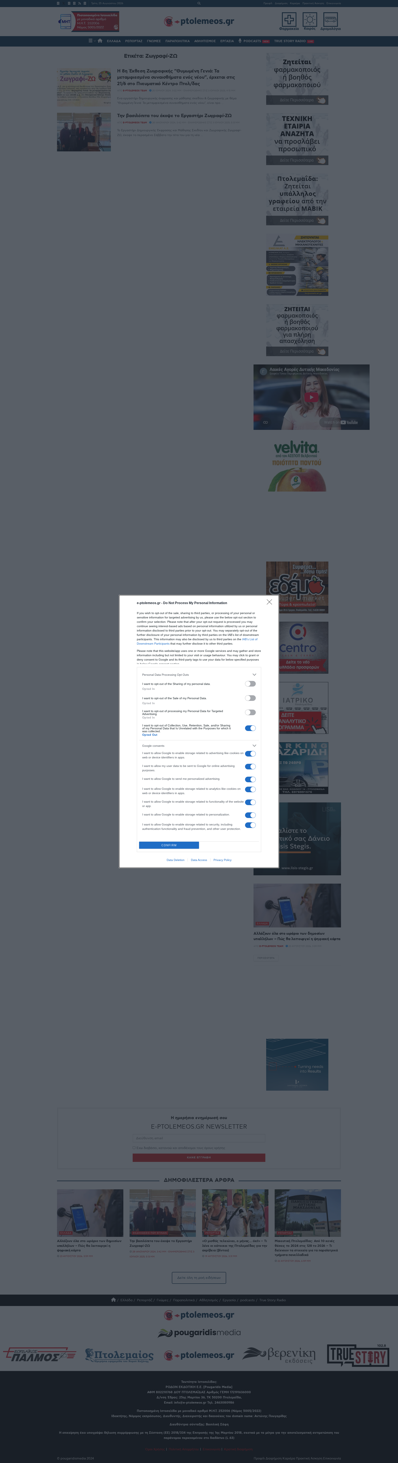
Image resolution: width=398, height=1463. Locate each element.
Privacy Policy (223, 860)
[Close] (271, 603)
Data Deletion (175, 860)
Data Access (199, 860)
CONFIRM (169, 845)
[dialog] (199, 731)
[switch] (250, 684)
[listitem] (199, 674)
